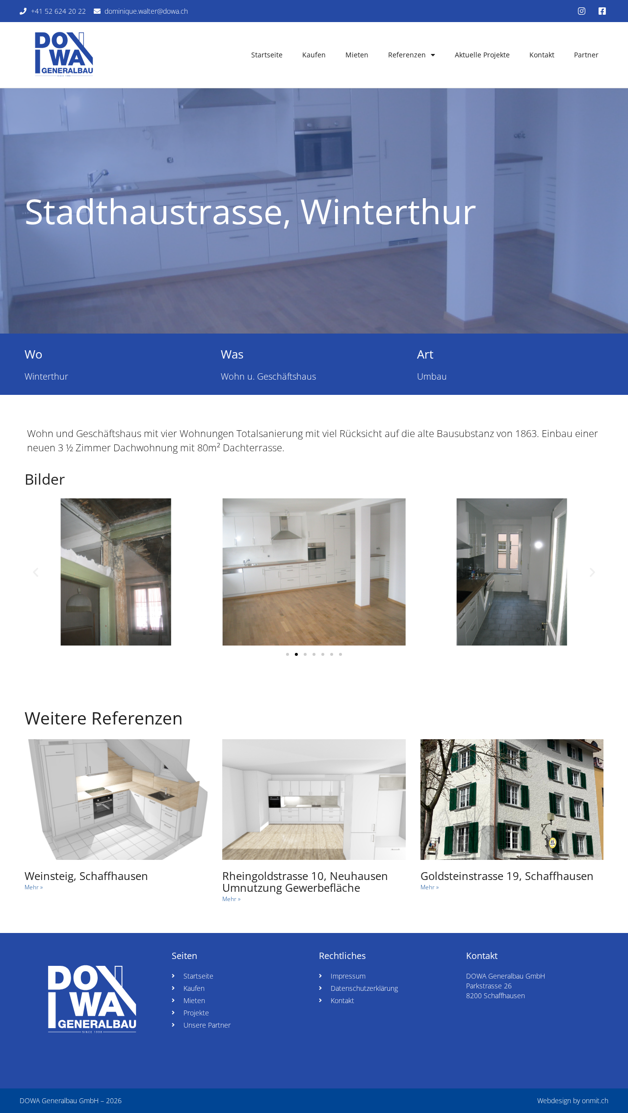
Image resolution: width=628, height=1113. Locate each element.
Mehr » (34, 887)
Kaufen (314, 54)
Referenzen (407, 54)
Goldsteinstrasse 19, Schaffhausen (507, 875)
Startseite (267, 54)
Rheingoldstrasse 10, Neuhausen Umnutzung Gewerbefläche (305, 881)
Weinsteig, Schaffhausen (86, 875)
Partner (586, 54)
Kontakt (541, 54)
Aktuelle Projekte (482, 54)
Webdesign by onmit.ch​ (572, 1100)
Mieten (356, 54)
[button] (35, 572)
